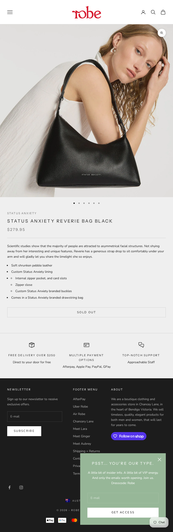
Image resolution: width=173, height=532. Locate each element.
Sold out (86, 312)
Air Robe (79, 414)
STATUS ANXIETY (22, 213)
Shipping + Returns (86, 451)
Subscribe (24, 431)
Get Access (123, 512)
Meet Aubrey (82, 444)
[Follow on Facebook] (9, 487)
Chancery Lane (83, 421)
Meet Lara (80, 429)
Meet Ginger (81, 436)
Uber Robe (80, 406)
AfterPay (79, 399)
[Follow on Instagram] (21, 487)
